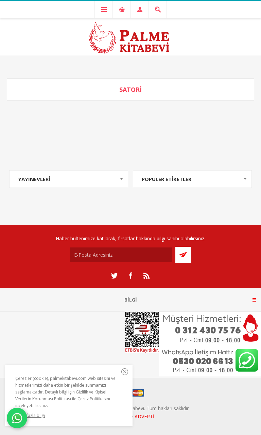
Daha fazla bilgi (30, 415)
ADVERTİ (144, 416)
